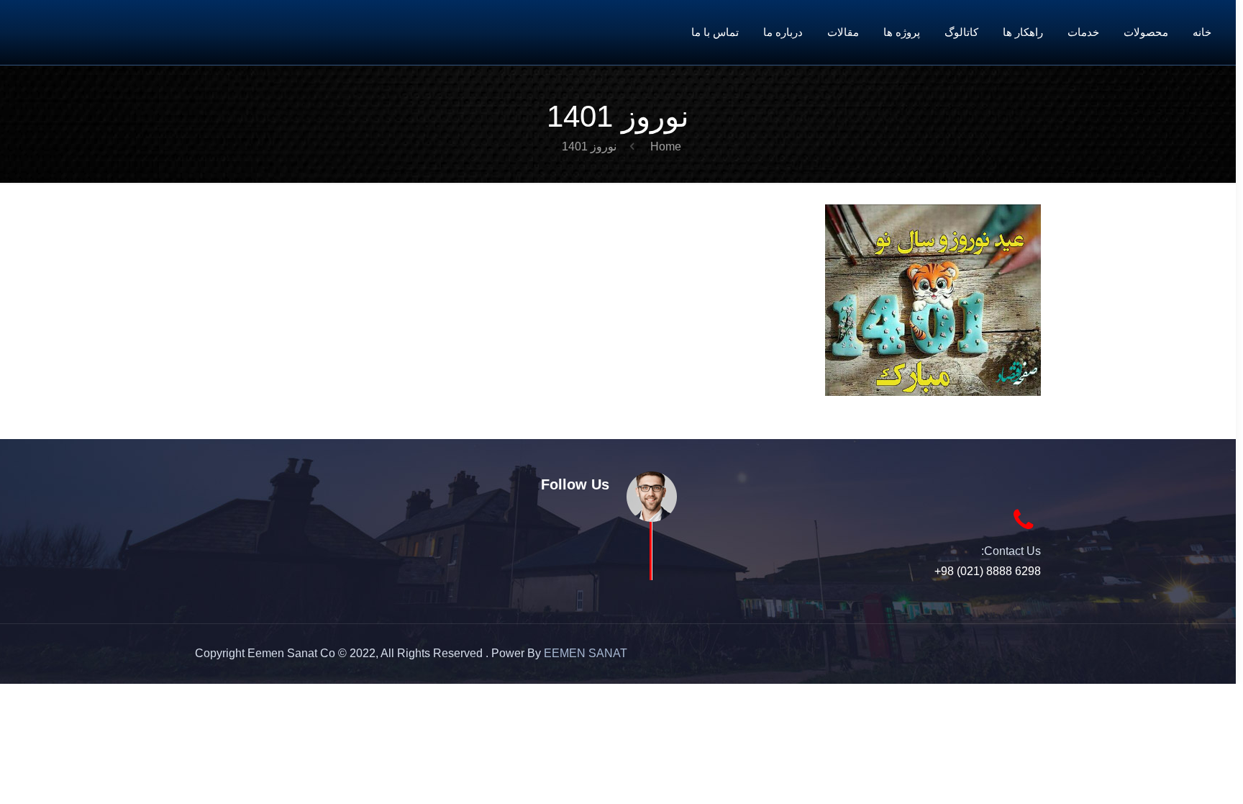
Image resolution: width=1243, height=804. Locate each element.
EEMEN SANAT (585, 653)
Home (665, 146)
